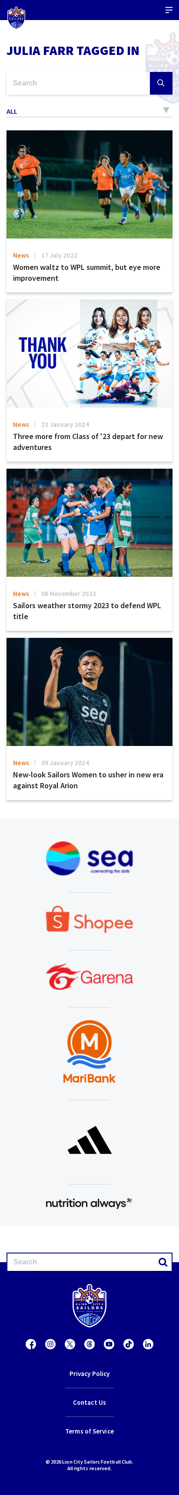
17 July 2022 (59, 255)
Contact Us (89, 1402)
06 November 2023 (68, 593)
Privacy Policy (89, 1373)
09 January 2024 (65, 763)
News (21, 255)
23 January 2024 (65, 424)
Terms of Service (89, 1431)
